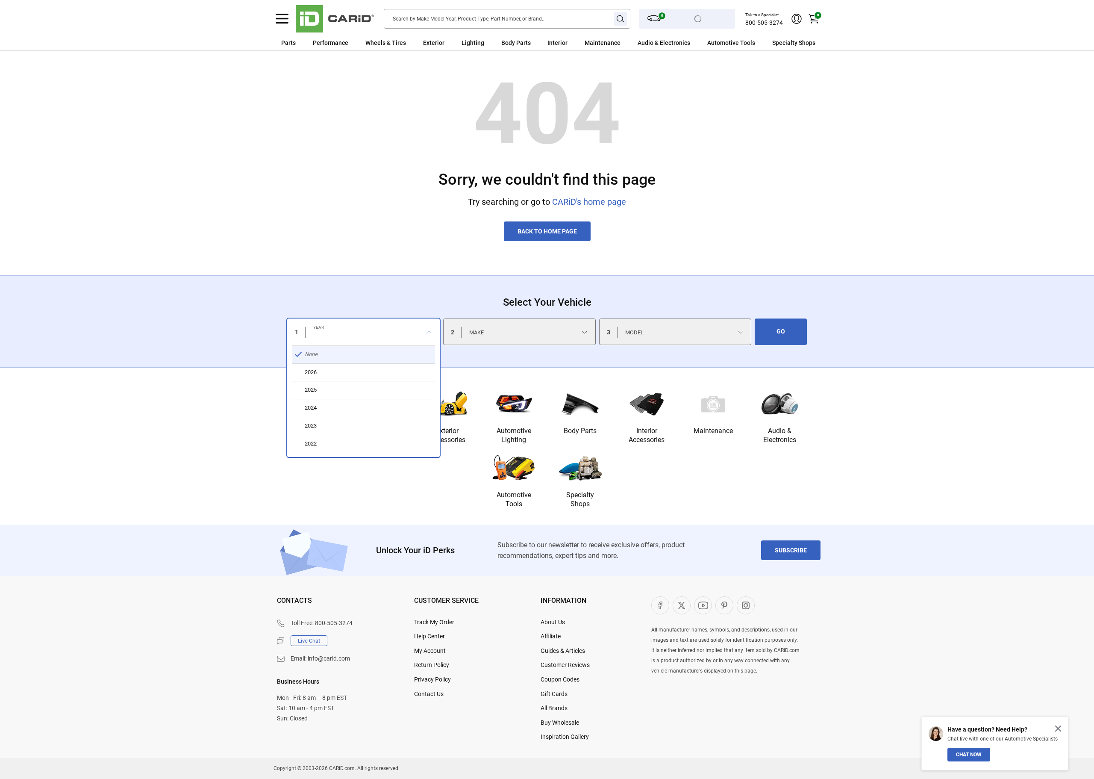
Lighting (473, 42)
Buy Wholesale (560, 722)
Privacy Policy (432, 679)
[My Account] (796, 19)
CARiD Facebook (660, 605)
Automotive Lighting (514, 435)
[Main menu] (282, 19)
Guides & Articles (563, 650)
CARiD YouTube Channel (703, 605)
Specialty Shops (580, 499)
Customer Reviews (565, 664)
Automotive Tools (514, 499)
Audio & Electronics (779, 435)
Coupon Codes (560, 679)
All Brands (554, 708)
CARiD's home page (589, 202)
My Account (430, 650)
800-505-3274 (764, 22)
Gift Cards (554, 693)
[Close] (1058, 729)
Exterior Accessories (447, 435)
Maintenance (603, 42)
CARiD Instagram (746, 605)
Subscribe (791, 550)
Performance (330, 42)
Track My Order (434, 622)
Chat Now (969, 755)
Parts (288, 42)
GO (780, 331)
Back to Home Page (547, 231)
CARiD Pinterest (724, 605)
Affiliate (551, 636)
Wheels (375, 42)
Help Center (429, 636)
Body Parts (516, 42)
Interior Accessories (647, 435)
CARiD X (682, 605)
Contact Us (429, 693)
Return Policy (431, 664)
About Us (553, 622)
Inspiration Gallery (565, 736)
